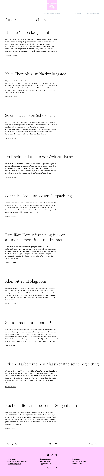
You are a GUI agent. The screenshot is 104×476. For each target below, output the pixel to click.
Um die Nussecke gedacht (27, 32)
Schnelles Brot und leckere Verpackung (38, 195)
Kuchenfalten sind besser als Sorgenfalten (41, 405)
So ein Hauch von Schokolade (30, 115)
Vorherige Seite (11, 444)
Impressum (76, 459)
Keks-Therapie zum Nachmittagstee (35, 73)
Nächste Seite (93, 444)
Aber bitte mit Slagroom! (26, 281)
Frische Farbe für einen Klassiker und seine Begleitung (52, 364)
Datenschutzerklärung (80, 461)
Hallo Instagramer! (14, 464)
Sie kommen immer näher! (28, 322)
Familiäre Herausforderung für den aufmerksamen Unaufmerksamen (35, 237)
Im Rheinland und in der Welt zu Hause (39, 156)
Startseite (12, 459)
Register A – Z (45, 461)
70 (56, 444)
